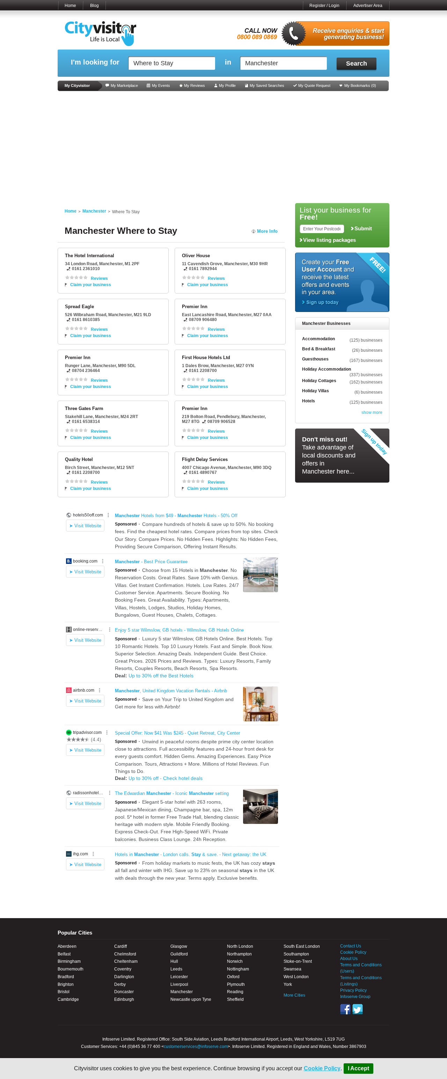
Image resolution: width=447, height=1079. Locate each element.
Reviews (99, 278)
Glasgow (178, 946)
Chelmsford (125, 954)
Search (356, 63)
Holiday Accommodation (326, 369)
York (288, 984)
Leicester (179, 976)
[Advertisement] (223, 147)
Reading (235, 991)
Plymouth (236, 984)
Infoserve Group (355, 996)
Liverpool (179, 984)
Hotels (308, 401)
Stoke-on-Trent (298, 961)
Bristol (63, 991)
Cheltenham (126, 961)
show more (371, 412)
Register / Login (324, 5)
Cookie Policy (322, 1068)
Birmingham (69, 961)
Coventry (122, 969)
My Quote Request (314, 85)
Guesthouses (315, 359)
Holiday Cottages (319, 381)
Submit (363, 228)
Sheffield (235, 999)
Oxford (233, 976)
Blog (94, 5)
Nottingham (238, 969)
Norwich (235, 961)
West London (296, 976)
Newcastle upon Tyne (190, 999)
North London (240, 946)
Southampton (296, 954)
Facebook (345, 1009)
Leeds (176, 969)
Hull (174, 961)
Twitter (357, 1009)
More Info (267, 231)
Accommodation (318, 339)
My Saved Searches (267, 85)
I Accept (358, 1068)
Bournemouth (70, 969)
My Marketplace (124, 85)
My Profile (227, 85)
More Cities (294, 995)
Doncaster (124, 991)
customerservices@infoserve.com (196, 1046)
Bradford (66, 976)
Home (70, 5)
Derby (120, 984)
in (228, 62)
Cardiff (120, 946)
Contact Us (350, 946)
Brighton (66, 984)
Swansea (292, 969)
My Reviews (194, 85)
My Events (161, 85)
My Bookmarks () (360, 85)
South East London (302, 946)
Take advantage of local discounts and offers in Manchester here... (329, 455)
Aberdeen (67, 946)
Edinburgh (124, 999)
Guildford (179, 954)
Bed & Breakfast (318, 349)
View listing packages (329, 240)
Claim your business (90, 284)
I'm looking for (95, 62)
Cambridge (68, 999)
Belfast (64, 954)
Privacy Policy (353, 990)
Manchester (94, 211)
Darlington (124, 976)
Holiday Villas (315, 391)
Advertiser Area (367, 5)
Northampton (239, 954)
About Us (349, 958)
